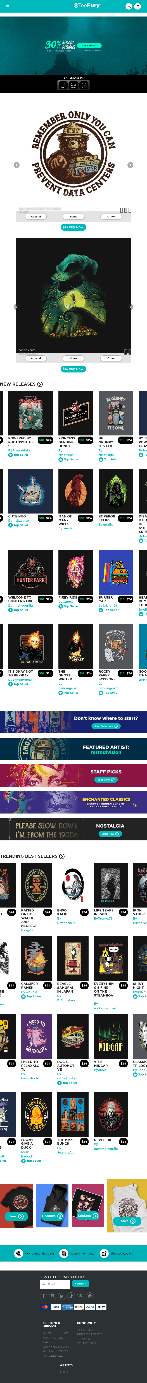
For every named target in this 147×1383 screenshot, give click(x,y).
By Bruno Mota (19, 450)
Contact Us (53, 1337)
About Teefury (56, 1333)
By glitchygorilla (20, 605)
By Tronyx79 (103, 918)
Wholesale (53, 1355)
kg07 (25, 211)
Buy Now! (73, 227)
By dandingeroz (20, 679)
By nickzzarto (18, 520)
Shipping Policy (56, 1346)
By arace (100, 1070)
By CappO (65, 601)
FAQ (46, 1342)
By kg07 (27, 930)
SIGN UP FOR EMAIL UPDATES (62, 1277)
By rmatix (65, 528)
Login (65, 1372)
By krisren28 (108, 605)
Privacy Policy (89, 1334)
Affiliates (85, 1329)
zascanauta (29, 353)
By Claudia (29, 991)
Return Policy (55, 1351)
